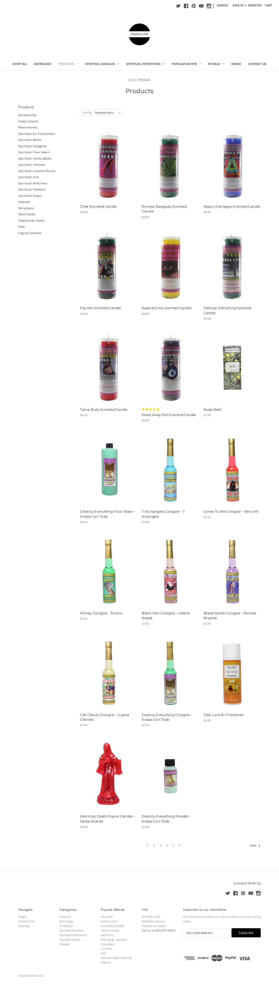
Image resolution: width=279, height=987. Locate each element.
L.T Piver (106, 949)
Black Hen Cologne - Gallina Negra (166, 615)
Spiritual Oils (28, 177)
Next (253, 845)
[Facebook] (186, 6)
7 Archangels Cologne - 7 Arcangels (163, 514)
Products (66, 64)
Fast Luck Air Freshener (224, 715)
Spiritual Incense (31, 165)
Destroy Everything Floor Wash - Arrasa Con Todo (107, 514)
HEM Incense (110, 930)
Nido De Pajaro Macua (116, 958)
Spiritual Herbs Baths (34, 158)
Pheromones (27, 127)
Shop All (20, 64)
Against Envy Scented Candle (167, 308)
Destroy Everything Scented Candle (228, 310)
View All (106, 962)
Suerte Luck (109, 921)
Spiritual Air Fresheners (36, 134)
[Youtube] (201, 6)
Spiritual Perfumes (32, 183)
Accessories (27, 115)
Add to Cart (232, 375)
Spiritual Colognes (32, 146)
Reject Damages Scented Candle (232, 206)
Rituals (214, 64)
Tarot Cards (26, 214)
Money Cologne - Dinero (101, 613)
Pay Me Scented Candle (100, 308)
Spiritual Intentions (143, 64)
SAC (103, 953)
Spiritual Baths (29, 140)
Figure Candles (29, 233)
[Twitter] (178, 6)
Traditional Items (31, 220)
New (21, 227)
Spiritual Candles (100, 64)
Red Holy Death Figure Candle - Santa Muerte (107, 818)
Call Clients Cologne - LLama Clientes (104, 717)
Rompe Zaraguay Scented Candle (164, 209)
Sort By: (87, 112)
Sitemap (24, 926)
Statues (24, 202)
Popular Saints (184, 64)
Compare (107, 164)
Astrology (42, 64)
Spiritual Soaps (30, 196)
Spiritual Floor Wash (33, 152)
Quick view (105, 156)
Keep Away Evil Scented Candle (169, 415)
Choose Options (108, 172)
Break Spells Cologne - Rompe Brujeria (230, 615)
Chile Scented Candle (98, 206)
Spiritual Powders (32, 189)
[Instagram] (209, 6)
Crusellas (107, 944)
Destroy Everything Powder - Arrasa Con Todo (166, 818)
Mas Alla (107, 917)
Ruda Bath (213, 410)
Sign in (238, 5)
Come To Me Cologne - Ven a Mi (231, 511)
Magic (236, 64)
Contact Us (257, 64)
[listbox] (108, 112)
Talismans (26, 208)
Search (222, 5)
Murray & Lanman (114, 940)
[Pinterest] (193, 6)
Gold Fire (107, 935)
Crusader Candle (112, 926)
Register (255, 5)
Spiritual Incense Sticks (36, 171)
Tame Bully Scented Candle (104, 410)
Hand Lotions (28, 121)
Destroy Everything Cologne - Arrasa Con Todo (167, 717)
